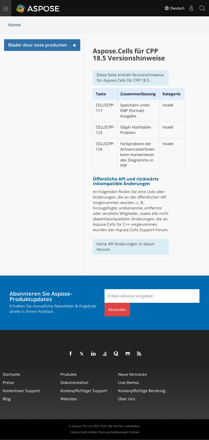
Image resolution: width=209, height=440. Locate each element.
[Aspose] (38, 8)
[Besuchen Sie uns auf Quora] (116, 354)
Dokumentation (74, 382)
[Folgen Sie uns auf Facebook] (70, 354)
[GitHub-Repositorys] (127, 354)
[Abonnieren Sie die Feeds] (139, 354)
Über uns (126, 398)
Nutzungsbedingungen (113, 432)
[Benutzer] (191, 8)
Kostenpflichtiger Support (83, 390)
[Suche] (202, 8)
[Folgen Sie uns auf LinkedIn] (93, 354)
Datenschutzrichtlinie (83, 432)
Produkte (68, 374)
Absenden (117, 309)
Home (14, 25)
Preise (8, 382)
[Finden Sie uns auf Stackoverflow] (105, 354)
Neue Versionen (132, 374)
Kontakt (134, 432)
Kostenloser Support (21, 390)
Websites (68, 398)
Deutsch (177, 8)
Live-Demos (128, 382)
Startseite (11, 374)
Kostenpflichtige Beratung (141, 390)
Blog (7, 398)
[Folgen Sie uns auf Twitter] (82, 354)
